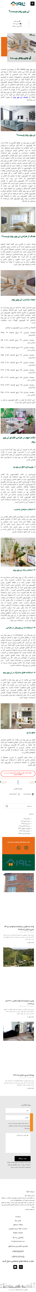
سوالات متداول (18, 1225)
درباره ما (18, 1217)
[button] (28, 794)
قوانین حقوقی (25, 829)
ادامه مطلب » (30, 942)
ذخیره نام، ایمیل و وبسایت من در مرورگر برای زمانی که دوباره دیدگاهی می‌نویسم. (19, 1125)
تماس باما (18, 1221)
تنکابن (28, 819)
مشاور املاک (26, 831)
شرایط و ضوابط (18, 1233)
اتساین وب (11, 1290)
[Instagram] (21, 1267)
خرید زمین (27, 821)
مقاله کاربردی (26, 833)
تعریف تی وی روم (20, 97)
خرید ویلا (27, 824)
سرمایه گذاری (26, 826)
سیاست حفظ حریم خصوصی (18, 1229)
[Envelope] (15, 1267)
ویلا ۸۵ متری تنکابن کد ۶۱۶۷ (23, 1075)
